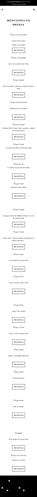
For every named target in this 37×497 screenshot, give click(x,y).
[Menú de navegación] (2, 9)
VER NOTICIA (18, 50)
